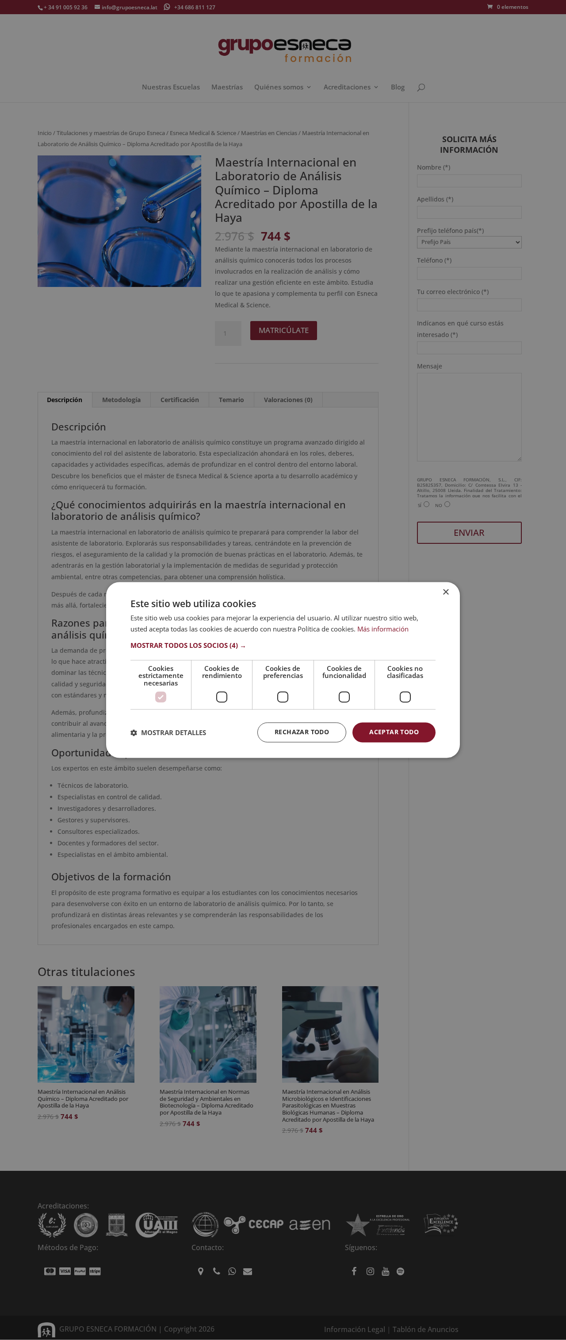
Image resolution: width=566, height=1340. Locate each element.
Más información (383, 629)
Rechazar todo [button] (302, 732)
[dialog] (283, 670)
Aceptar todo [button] (394, 732)
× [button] (445, 592)
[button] (283, 645)
